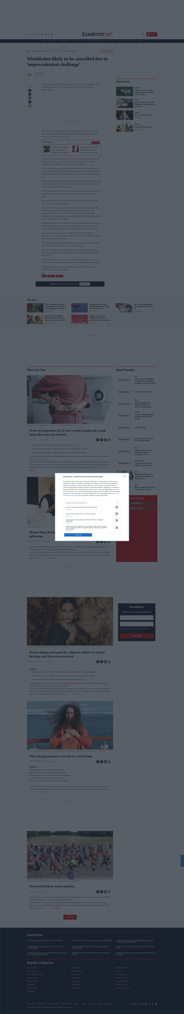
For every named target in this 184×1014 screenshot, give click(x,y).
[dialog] (92, 507)
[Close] (125, 477)
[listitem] (92, 503)
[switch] (115, 507)
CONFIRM (78, 535)
